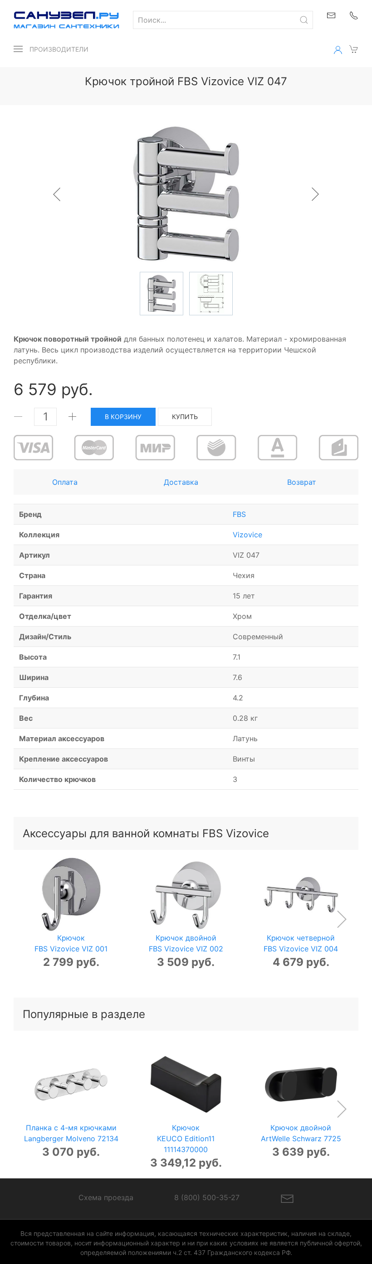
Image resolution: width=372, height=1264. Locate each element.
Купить (185, 416)
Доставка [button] (181, 482)
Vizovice (247, 534)
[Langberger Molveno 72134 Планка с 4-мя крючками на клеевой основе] (71, 1084)
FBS (239, 514)
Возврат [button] (301, 482)
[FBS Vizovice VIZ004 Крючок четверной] (301, 894)
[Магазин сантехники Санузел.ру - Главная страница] (59, 20)
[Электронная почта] (287, 1197)
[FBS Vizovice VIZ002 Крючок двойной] (186, 894)
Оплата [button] (65, 482)
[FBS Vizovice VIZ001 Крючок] (71, 894)
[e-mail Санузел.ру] (331, 14)
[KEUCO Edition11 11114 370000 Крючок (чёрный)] (186, 1084)
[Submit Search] (304, 20)
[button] (18, 49)
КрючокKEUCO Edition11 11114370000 (186, 1139)
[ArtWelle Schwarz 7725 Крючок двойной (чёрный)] (301, 1084)
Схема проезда (105, 1197)
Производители (58, 49)
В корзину (123, 416)
